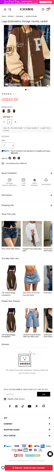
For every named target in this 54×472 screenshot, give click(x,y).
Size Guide (5, 136)
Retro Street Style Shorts (11, 249)
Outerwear (19, 16)
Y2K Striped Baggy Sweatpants (8, 336)
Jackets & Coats (31, 16)
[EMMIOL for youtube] (29, 406)
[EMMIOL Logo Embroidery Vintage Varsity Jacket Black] (3, 112)
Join (43, 394)
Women (11, 16)
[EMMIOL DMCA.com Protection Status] (32, 457)
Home (4, 16)
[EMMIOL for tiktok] (23, 406)
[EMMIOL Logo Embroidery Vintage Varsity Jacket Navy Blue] (14, 112)
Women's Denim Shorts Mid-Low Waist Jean (32, 336)
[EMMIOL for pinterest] (37, 406)
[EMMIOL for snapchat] (43, 406)
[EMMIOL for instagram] (16, 406)
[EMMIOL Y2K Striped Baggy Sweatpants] (11, 320)
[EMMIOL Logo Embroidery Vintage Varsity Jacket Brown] (8, 112)
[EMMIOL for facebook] (10, 406)
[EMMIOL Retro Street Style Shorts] (11, 233)
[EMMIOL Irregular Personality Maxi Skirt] (32, 233)
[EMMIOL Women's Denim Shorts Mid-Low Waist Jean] (32, 320)
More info (14, 153)
